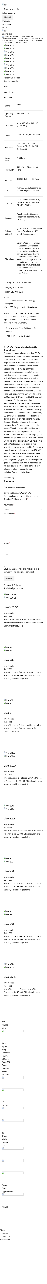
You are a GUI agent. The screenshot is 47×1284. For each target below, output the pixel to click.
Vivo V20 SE (11, 607)
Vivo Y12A (10, 765)
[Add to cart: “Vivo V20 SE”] (7, 637)
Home (6, 78)
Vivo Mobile (14, 78)
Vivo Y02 (9, 660)
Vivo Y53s (10, 976)
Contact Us (6, 1220)
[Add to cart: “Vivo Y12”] (7, 742)
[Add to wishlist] (7, 630)
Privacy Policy (8, 1215)
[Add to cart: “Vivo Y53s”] (7, 1006)
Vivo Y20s (10, 818)
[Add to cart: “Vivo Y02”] (7, 689)
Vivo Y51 (9, 924)
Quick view (7, 643)
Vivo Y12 (9, 712)
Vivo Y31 (9, 871)
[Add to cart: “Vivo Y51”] (7, 953)
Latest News (7, 1224)
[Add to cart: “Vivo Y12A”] (7, 795)
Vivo (5, 86)
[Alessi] (23, 1114)
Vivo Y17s (18, 292)
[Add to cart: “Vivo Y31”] (7, 901)
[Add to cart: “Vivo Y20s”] (7, 848)
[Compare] (7, 602)
